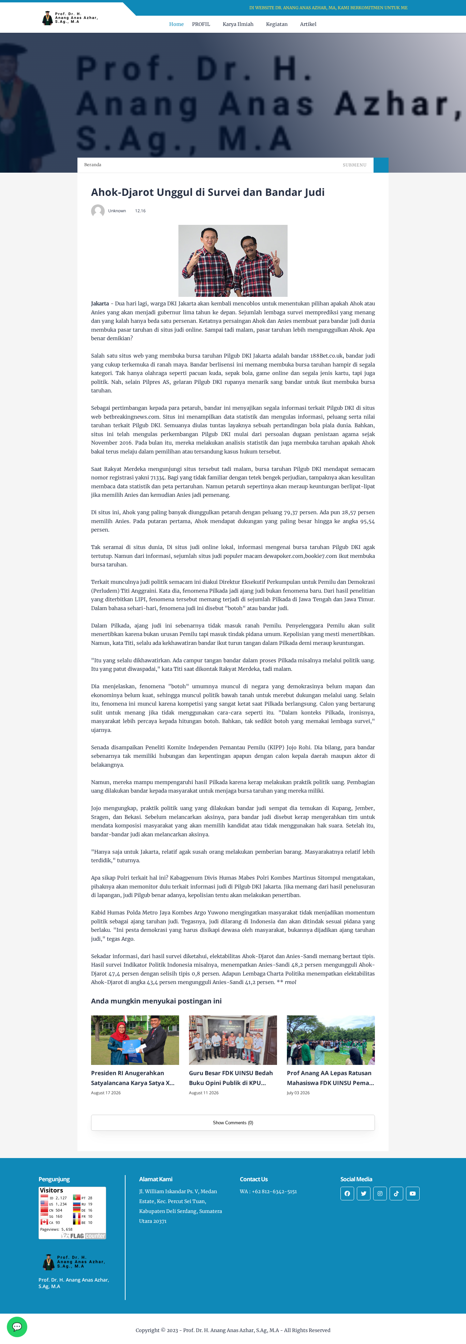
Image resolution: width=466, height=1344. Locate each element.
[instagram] (380, 1193)
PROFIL (201, 24)
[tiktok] (396, 1193)
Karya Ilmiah (238, 24)
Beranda (92, 164)
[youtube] (413, 1193)
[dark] (421, 24)
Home (176, 24)
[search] (410, 24)
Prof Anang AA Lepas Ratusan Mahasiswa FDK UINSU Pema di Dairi (329, 1078)
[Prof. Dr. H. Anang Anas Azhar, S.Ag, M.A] (72, 17)
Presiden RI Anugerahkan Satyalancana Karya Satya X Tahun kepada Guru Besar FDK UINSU (134, 1078)
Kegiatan (277, 24)
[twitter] (363, 1193)
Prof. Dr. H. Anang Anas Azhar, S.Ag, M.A (231, 1330)
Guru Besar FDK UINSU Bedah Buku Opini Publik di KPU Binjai (231, 1078)
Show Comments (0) (233, 1122)
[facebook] (347, 1193)
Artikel (308, 24)
